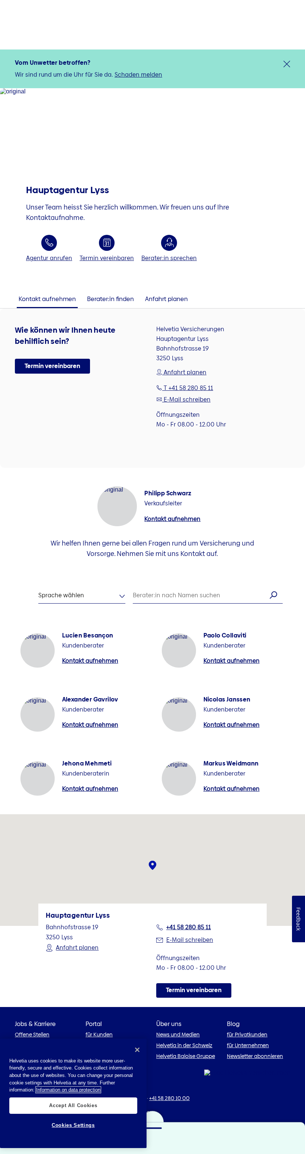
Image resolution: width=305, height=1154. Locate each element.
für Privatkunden (247, 1034)
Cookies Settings (73, 1125)
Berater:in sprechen (169, 258)
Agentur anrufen (49, 258)
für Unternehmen (248, 1045)
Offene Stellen (32, 1034)
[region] (73, 1093)
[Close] (137, 1050)
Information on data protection (68, 1090)
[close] (286, 64)
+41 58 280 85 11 (188, 927)
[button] (52, 366)
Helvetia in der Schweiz (184, 1045)
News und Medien (178, 1034)
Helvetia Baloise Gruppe (185, 1056)
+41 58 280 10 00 (169, 1098)
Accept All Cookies (73, 1105)
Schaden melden (138, 74)
